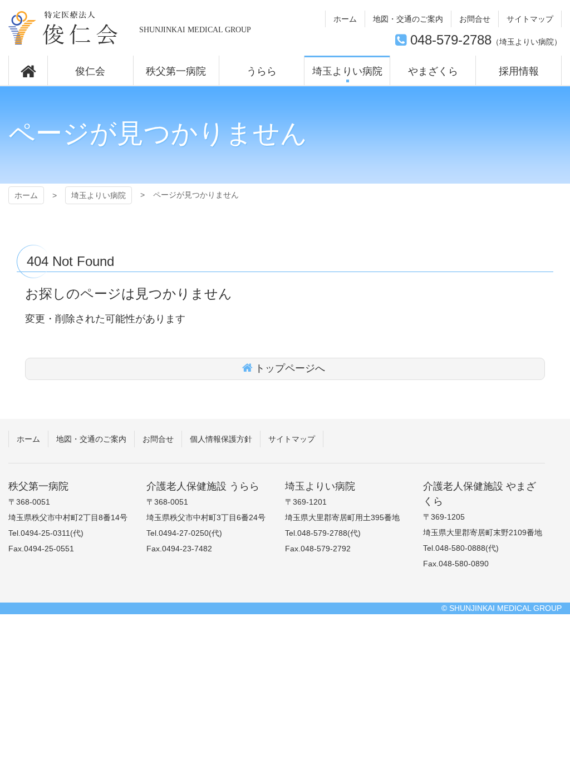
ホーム (26, 195)
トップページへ (290, 368)
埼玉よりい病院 (63, 28)
